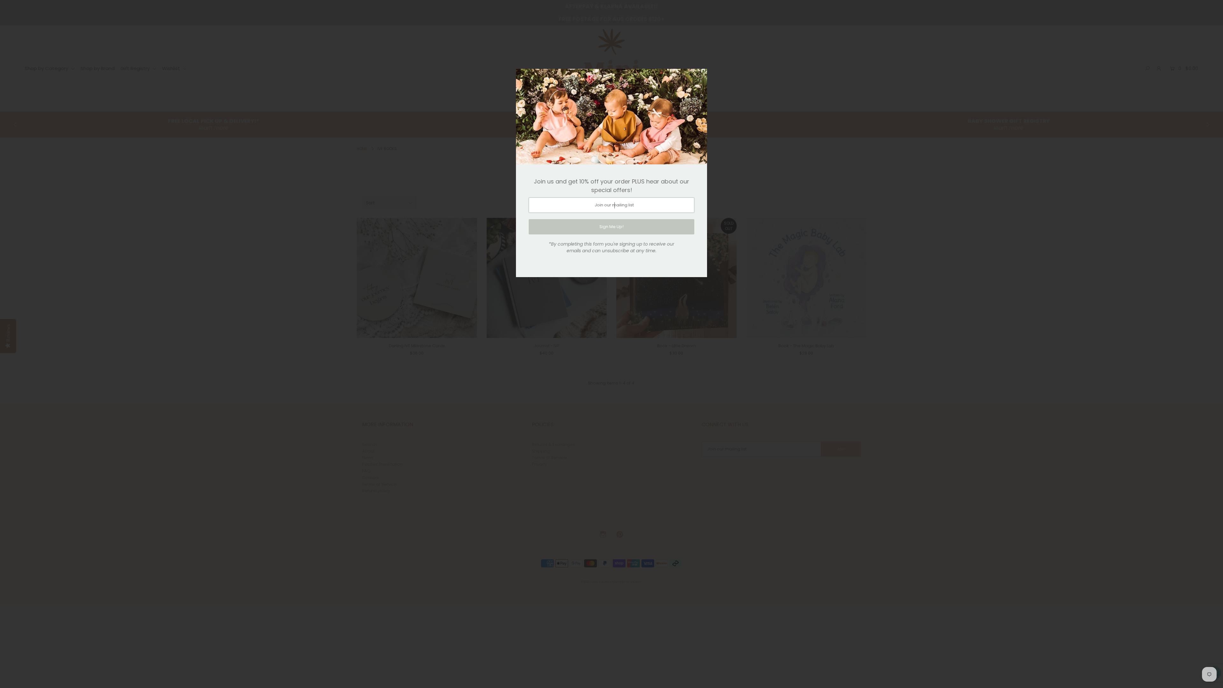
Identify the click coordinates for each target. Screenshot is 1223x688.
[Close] (700, 76)
